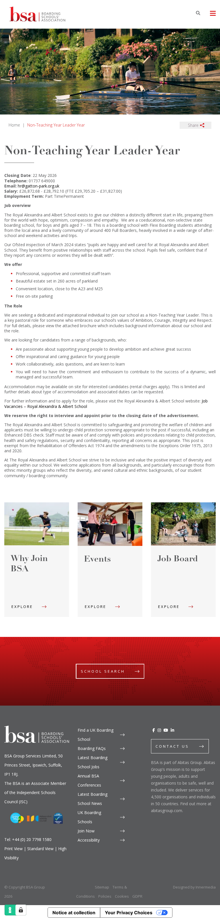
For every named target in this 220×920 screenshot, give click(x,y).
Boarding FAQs (92, 748)
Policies (104, 896)
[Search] (198, 13)
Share (193, 125)
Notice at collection (73, 912)
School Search (103, 671)
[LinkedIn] (172, 730)
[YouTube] (166, 730)
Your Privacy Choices (128, 912)
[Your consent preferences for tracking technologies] (20, 910)
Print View (13, 848)
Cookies (122, 896)
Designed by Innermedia (194, 887)
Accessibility (89, 840)
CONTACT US (172, 746)
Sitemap (102, 887)
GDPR (137, 896)
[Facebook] (153, 730)
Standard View (40, 848)
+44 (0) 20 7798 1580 (32, 839)
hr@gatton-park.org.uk (38, 186)
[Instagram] (159, 730)
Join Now (86, 831)
